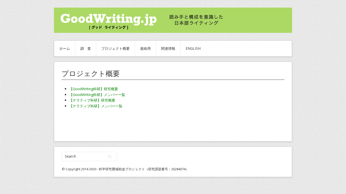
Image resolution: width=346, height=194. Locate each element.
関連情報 (168, 48)
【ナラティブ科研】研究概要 (92, 100)
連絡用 (145, 48)
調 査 (85, 48)
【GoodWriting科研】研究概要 (93, 88)
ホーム (64, 48)
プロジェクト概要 (115, 48)
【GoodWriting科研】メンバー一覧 (97, 94)
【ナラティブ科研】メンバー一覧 (95, 106)
